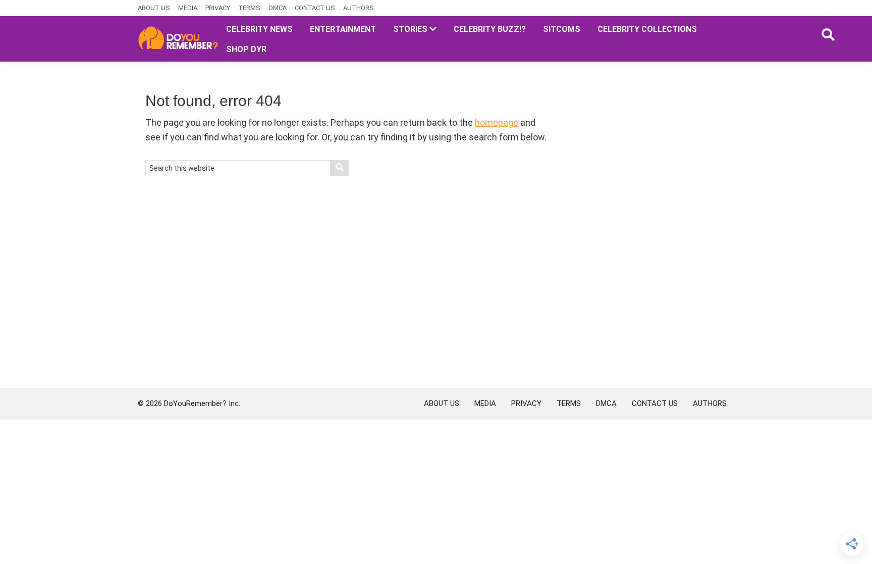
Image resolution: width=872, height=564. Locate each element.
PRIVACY (217, 8)
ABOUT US (154, 8)
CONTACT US (315, 8)
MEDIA (187, 8)
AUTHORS (358, 8)
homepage (496, 122)
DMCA (277, 8)
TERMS (249, 8)
